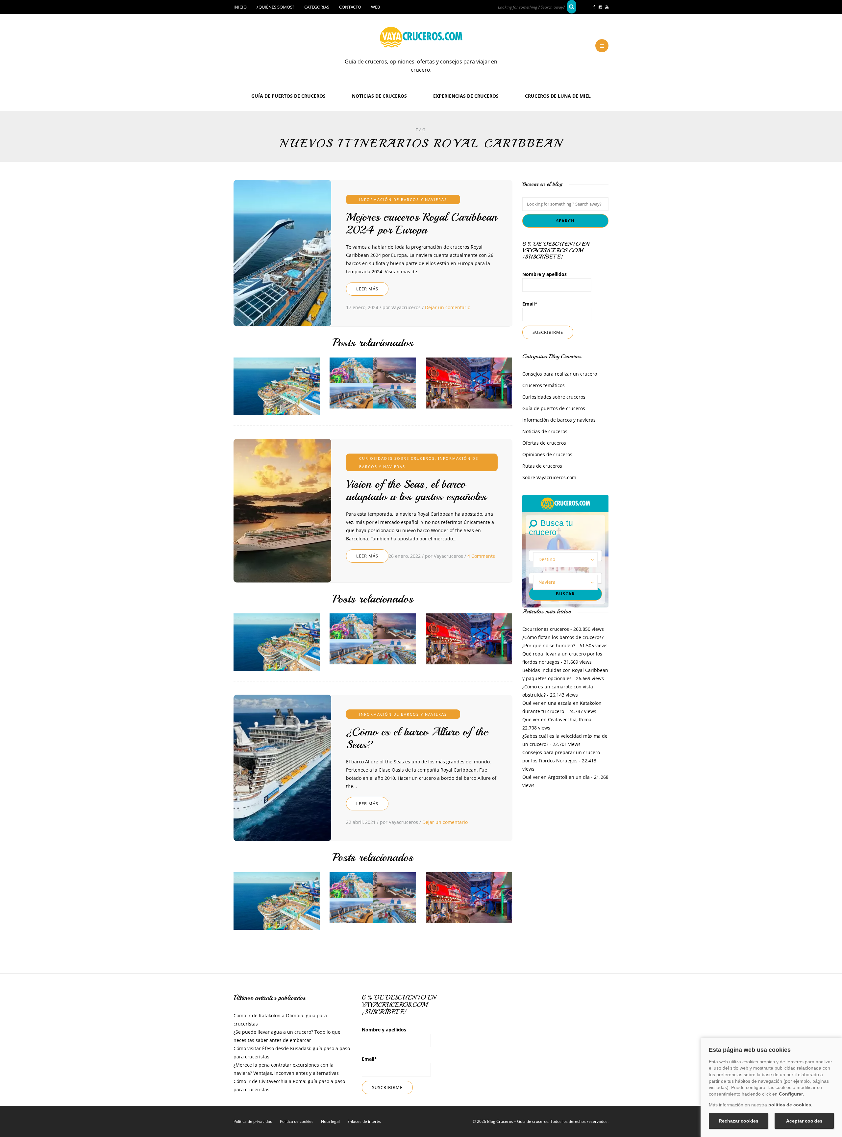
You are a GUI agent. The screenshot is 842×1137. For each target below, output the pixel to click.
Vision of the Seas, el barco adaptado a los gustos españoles (416, 490)
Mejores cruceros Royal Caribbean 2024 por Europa (421, 223)
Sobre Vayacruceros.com (549, 477)
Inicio (240, 7)
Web (375, 7)
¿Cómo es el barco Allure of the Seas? (417, 738)
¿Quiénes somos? (275, 7)
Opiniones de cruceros (547, 454)
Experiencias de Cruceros (466, 96)
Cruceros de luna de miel (558, 96)
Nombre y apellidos (544, 274)
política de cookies (789, 1104)
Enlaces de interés (364, 1121)
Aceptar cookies (804, 1121)
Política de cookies (296, 1121)
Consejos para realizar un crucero (559, 374)
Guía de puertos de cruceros (288, 96)
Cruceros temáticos (543, 385)
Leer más (367, 289)
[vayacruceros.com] (565, 502)
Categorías (316, 7)
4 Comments (481, 556)
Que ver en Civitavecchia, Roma (556, 719)
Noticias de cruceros (379, 96)
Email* (529, 304)
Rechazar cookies (738, 1121)
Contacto (350, 7)
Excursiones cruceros (545, 629)
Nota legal (330, 1121)
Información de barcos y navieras (403, 199)
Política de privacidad (253, 1121)
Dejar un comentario (447, 307)
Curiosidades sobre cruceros (397, 458)
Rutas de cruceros (542, 466)
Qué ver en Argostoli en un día (556, 777)
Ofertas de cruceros (544, 443)
